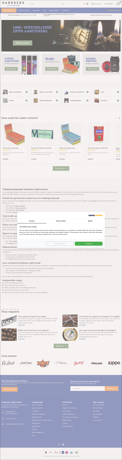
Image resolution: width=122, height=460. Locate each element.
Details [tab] (90, 221)
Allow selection (60, 243)
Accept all (88, 243)
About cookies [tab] (61, 221)
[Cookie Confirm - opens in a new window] (95, 215)
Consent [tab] (32, 221)
